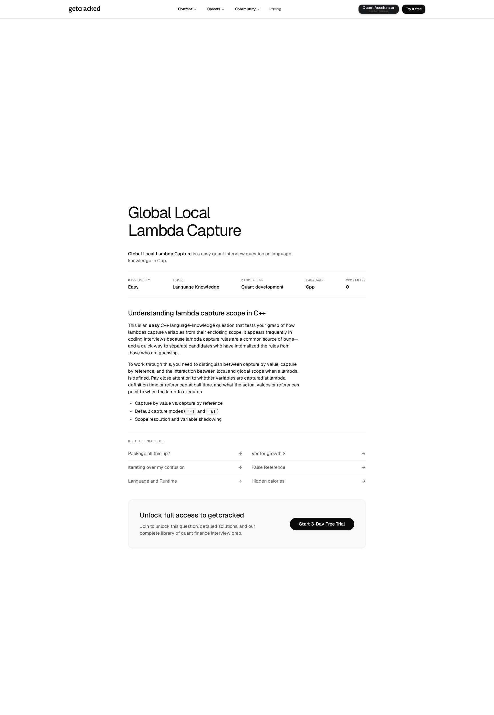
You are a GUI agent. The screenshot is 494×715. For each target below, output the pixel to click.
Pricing (275, 9)
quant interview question (238, 254)
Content (185, 9)
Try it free (414, 9)
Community (245, 9)
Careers (213, 9)
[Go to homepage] (84, 9)
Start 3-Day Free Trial (322, 524)
